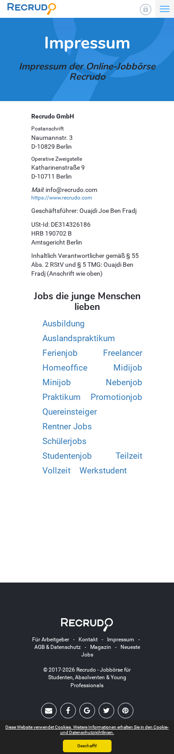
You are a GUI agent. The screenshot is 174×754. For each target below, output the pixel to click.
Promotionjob (116, 397)
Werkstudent (103, 470)
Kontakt (88, 639)
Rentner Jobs (67, 426)
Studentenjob (67, 456)
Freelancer (122, 353)
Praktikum (61, 397)
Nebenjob (124, 382)
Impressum (120, 639)
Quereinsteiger (69, 412)
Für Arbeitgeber (50, 639)
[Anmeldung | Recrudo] (146, 10)
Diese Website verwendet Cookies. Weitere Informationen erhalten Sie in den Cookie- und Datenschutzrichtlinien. (87, 730)
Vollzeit (56, 470)
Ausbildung (63, 323)
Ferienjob (60, 353)
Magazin (100, 647)
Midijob (127, 368)
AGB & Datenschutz (57, 647)
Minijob (56, 382)
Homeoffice (64, 368)
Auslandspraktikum (78, 338)
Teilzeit (129, 456)
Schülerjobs (64, 441)
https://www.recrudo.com (61, 198)
